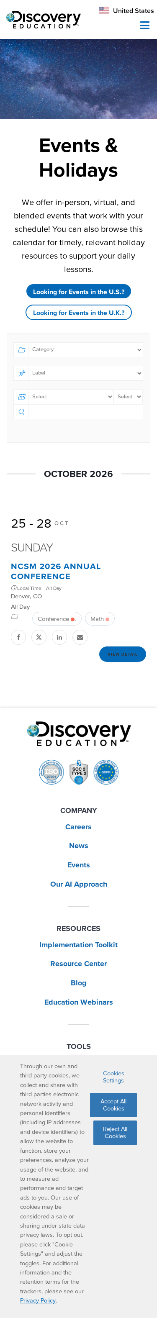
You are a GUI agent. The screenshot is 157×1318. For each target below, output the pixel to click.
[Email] (80, 637)
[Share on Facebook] (19, 637)
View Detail (123, 654)
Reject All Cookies (115, 1132)
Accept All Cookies (113, 1105)
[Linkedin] (60, 637)
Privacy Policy (38, 1300)
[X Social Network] (39, 637)
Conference (53, 618)
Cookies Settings (113, 1077)
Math (97, 618)
